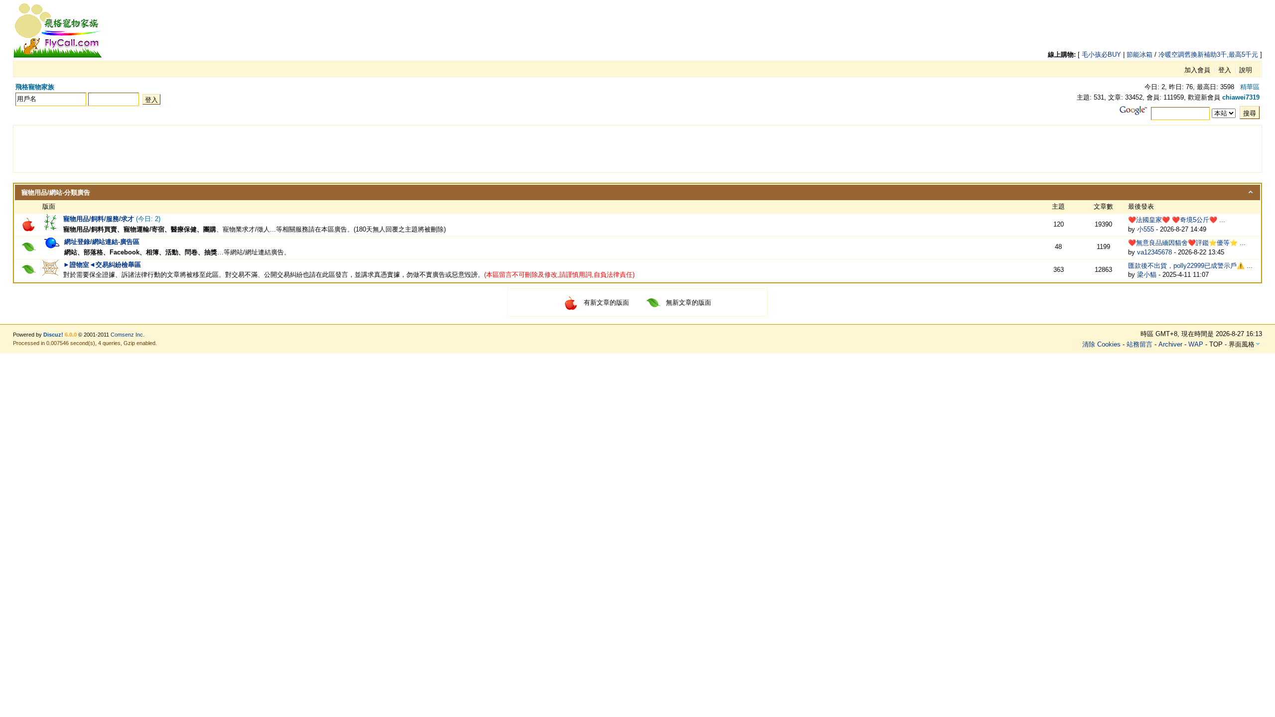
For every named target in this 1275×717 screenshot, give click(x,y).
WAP (1195, 344)
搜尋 (1249, 113)
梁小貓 (1146, 274)
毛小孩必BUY (1101, 54)
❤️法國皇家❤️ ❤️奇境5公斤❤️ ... (1176, 220)
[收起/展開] (1250, 192)
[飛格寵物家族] (58, 56)
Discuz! (53, 335)
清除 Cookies (1101, 344)
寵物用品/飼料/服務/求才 (98, 219)
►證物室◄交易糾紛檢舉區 (102, 264)
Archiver (1170, 344)
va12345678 (1154, 252)
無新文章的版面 (688, 302)
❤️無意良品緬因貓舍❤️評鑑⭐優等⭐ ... (1187, 242)
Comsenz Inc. (127, 335)
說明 (1245, 70)
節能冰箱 (1139, 54)
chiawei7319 (1241, 97)
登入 (1224, 70)
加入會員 (1197, 70)
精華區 (1250, 87)
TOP (1216, 344)
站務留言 (1139, 344)
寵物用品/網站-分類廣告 (55, 192)
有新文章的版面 (606, 302)
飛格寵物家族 (34, 87)
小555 (1145, 229)
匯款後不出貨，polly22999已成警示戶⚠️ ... (1190, 265)
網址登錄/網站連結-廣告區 (101, 241)
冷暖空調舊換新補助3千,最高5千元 (1208, 54)
